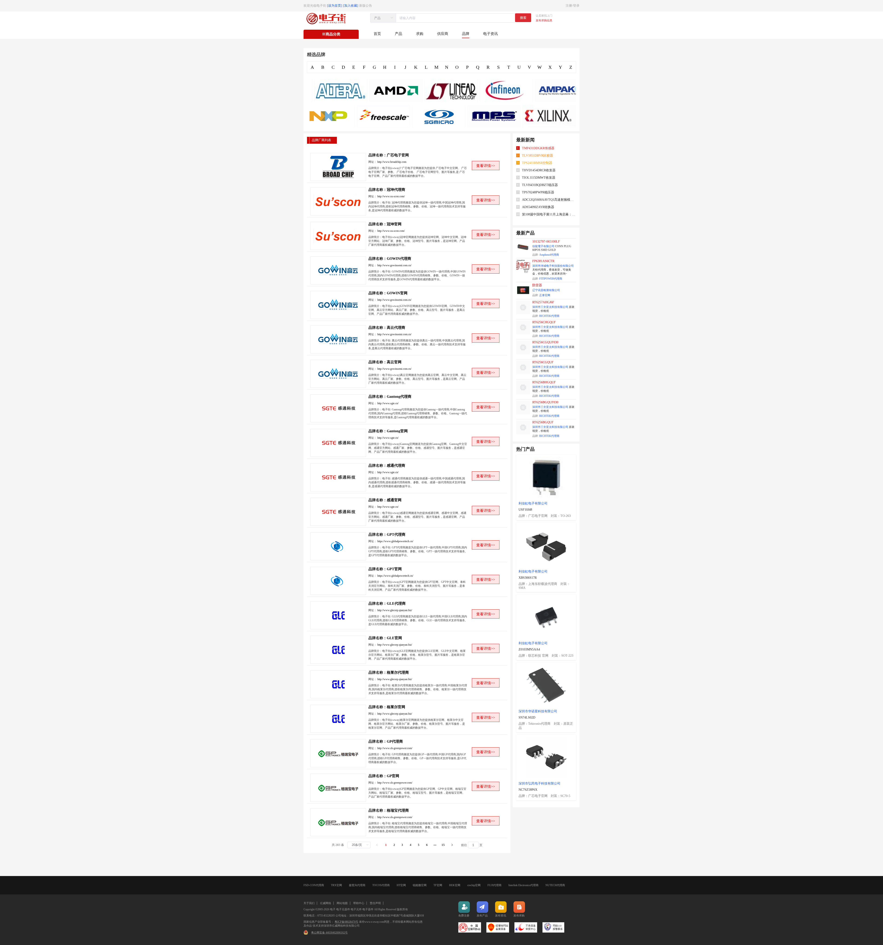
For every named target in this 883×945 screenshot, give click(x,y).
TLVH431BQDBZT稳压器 (540, 185)
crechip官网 (474, 885)
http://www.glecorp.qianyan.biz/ (394, 610)
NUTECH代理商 (555, 885)
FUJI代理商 (494, 885)
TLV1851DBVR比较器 (537, 155)
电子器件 (367, 909)
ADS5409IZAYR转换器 (538, 207)
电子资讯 (490, 34)
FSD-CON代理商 (314, 885)
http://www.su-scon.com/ (391, 196)
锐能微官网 (420, 885)
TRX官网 (336, 885)
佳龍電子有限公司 (543, 246)
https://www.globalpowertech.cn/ (395, 541)
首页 (377, 34)
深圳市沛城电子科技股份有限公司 (553, 265)
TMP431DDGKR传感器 (538, 148)
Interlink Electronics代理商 (523, 885)
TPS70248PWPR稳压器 (538, 192)
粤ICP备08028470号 (346, 921)
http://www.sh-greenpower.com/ (394, 748)
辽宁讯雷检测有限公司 (546, 290)
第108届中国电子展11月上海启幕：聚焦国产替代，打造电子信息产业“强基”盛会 (549, 214)
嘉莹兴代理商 (357, 885)
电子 (332, 909)
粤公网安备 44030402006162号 (329, 932)
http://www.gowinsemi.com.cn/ (394, 265)
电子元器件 (343, 909)
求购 (419, 34)
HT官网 (401, 885)
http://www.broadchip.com (391, 161)
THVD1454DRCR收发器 (539, 170)
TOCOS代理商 (381, 885)
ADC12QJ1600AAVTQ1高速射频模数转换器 (549, 199)
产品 (398, 34)
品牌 (465, 34)
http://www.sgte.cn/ (387, 403)
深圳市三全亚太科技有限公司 (550, 307)
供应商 (442, 34)
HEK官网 (454, 885)
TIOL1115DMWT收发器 (538, 177)
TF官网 (437, 885)
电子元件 (356, 909)
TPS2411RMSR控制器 (537, 163)
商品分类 (333, 34)
